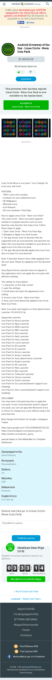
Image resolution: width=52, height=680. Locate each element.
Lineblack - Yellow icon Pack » (26, 599)
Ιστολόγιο (26, 635)
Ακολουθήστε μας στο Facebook (29, 656)
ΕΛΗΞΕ (26, 59)
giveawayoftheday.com (31, 667)
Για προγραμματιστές (26, 614)
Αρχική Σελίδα (26, 608)
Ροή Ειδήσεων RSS (29, 646)
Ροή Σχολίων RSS (29, 651)
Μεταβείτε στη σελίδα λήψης (26, 579)
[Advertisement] (26, 35)
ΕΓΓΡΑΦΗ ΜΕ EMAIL (26, 619)
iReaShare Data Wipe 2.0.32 (30, 549)
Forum (26, 629)
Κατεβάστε (26, 105)
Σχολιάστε (26, 79)
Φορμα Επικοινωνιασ (26, 624)
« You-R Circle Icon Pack (26, 591)
